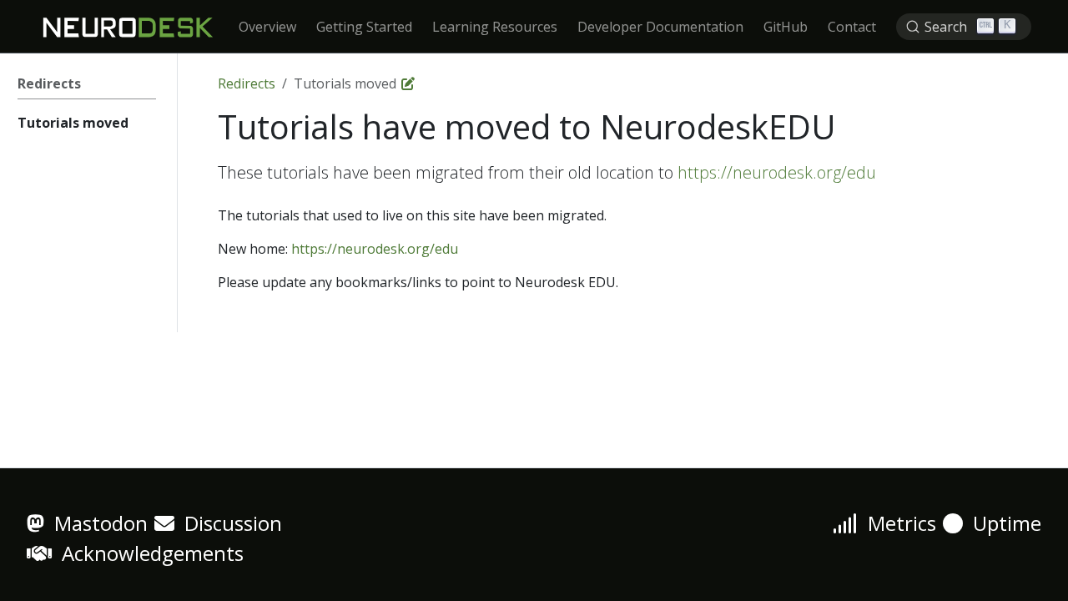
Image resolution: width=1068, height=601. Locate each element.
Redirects (246, 83)
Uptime (1002, 523)
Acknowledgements (148, 553)
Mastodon (96, 523)
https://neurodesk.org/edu (777, 172)
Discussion (228, 523)
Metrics (897, 523)
